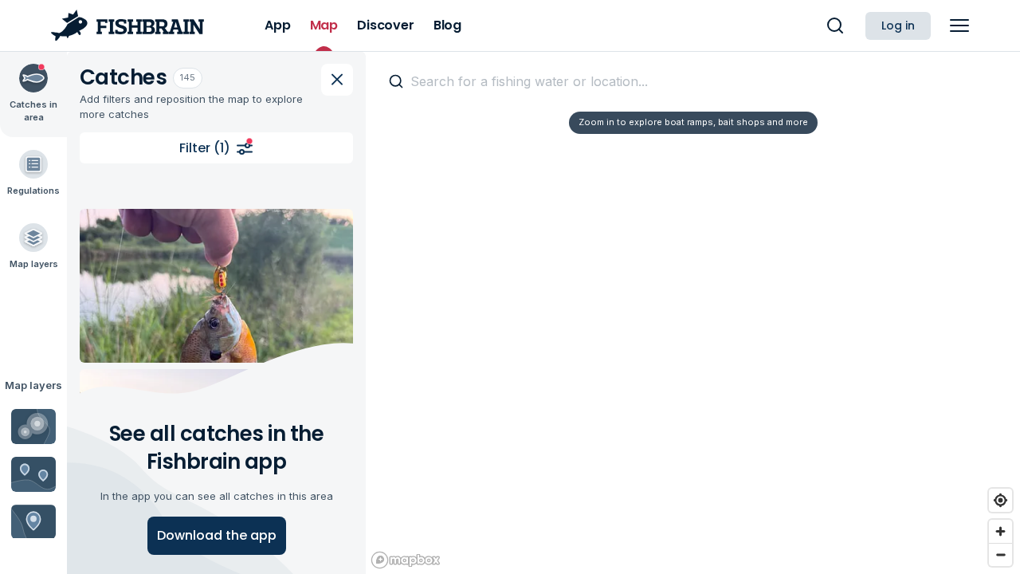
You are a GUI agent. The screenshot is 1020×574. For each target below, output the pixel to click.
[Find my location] (1000, 500)
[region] (693, 312)
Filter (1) (204, 148)
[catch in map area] (216, 286)
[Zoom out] (1000, 554)
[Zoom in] (1000, 531)
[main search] (835, 25)
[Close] (337, 80)
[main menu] (959, 25)
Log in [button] (898, 25)
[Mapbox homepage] (406, 560)
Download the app (217, 535)
